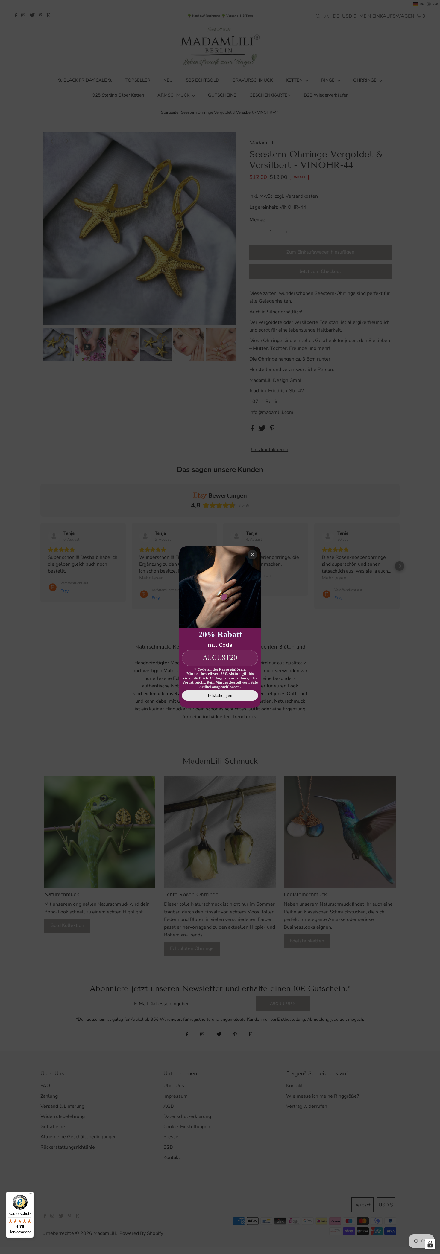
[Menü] (30, 1195)
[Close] (252, 554)
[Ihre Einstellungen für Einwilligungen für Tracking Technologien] (430, 1244)
